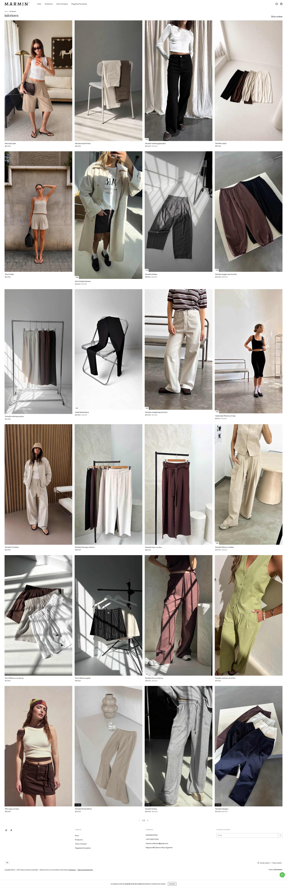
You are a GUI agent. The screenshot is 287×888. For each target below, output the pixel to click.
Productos (49, 4)
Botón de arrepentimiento (85, 870)
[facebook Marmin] (11, 830)
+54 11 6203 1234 (152, 839)
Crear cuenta (277, 863)
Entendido (172, 884)
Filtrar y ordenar (277, 16)
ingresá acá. (72, 870)
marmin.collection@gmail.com (157, 843)
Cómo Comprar (62, 4)
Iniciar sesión (265, 863)
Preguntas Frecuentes (79, 4)
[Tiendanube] (276, 870)
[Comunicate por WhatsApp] (282, 874)
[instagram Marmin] (6, 830)
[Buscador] (277, 4)
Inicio (39, 4)
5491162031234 (152, 835)
